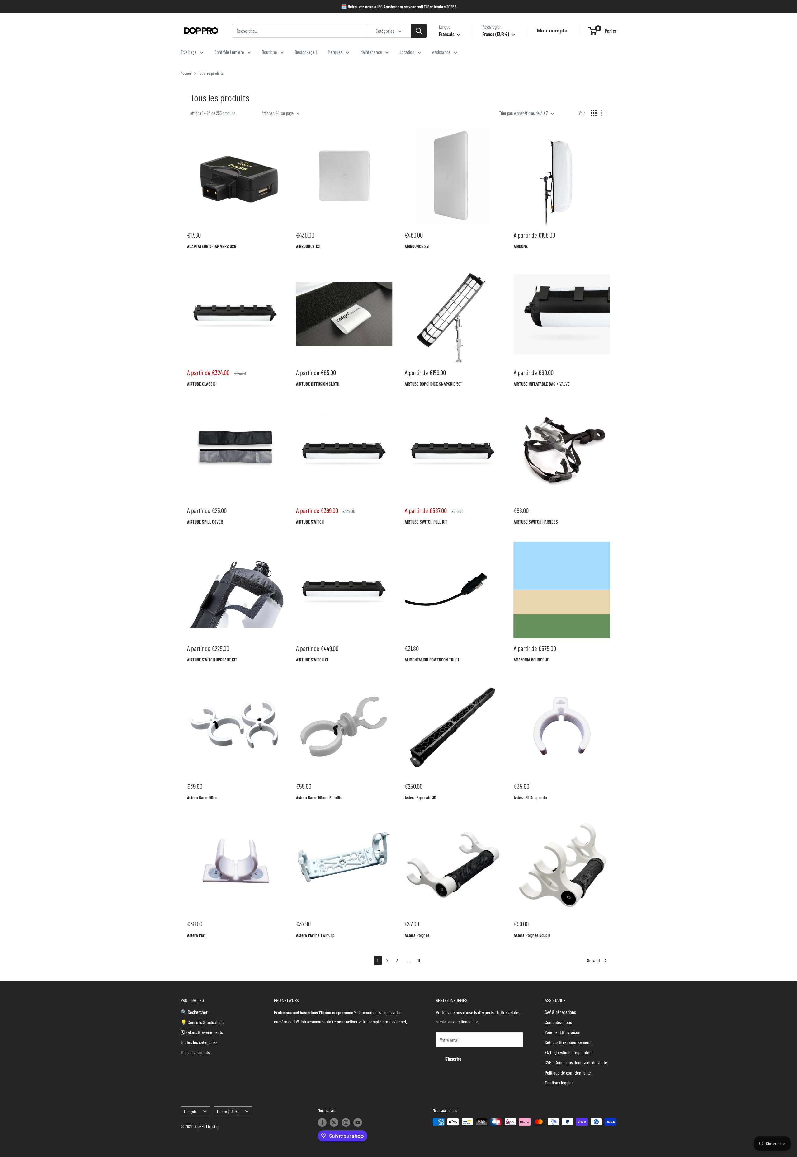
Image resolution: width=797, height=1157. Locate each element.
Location (407, 52)
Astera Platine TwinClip (315, 935)
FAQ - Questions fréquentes (568, 1052)
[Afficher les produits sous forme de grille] (594, 113)
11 (418, 960)
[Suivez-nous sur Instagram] (346, 1122)
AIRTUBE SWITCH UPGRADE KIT (212, 659)
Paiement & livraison (562, 1032)
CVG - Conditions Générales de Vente (576, 1062)
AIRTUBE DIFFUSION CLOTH (317, 384)
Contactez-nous (558, 1022)
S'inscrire (453, 1058)
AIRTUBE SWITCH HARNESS (536, 521)
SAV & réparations (560, 1012)
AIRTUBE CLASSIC (201, 384)
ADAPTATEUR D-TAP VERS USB (211, 246)
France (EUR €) (227, 1111)
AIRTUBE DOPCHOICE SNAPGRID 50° (433, 384)
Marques (335, 52)
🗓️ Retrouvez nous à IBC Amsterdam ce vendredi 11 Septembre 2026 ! (398, 6)
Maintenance (371, 52)
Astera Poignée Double (532, 935)
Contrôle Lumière (229, 52)
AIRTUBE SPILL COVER (205, 521)
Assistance (441, 52)
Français (190, 1111)
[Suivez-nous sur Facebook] (322, 1122)
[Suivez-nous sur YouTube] (357, 1122)
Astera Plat (196, 935)
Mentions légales (559, 1082)
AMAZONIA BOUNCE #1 (531, 659)
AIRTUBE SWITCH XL (312, 659)
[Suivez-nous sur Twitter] (334, 1122)
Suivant (593, 960)
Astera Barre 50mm (203, 797)
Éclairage (189, 52)
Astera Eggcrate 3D (420, 797)
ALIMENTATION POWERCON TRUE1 (432, 659)
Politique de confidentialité (568, 1072)
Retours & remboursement (568, 1042)
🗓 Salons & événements (202, 1032)
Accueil (186, 73)
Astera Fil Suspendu (530, 797)
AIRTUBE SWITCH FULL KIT (426, 521)
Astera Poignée (417, 935)
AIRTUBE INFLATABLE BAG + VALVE (542, 384)
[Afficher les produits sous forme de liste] (604, 113)
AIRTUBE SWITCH (310, 521)
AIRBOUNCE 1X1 (308, 246)
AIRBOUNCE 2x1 (417, 246)
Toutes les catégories (199, 1042)
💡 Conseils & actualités (202, 1022)
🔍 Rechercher (194, 1012)
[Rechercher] (419, 31)
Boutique (269, 52)
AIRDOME (521, 246)
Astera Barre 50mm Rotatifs (319, 797)
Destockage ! (306, 52)
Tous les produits (211, 73)
